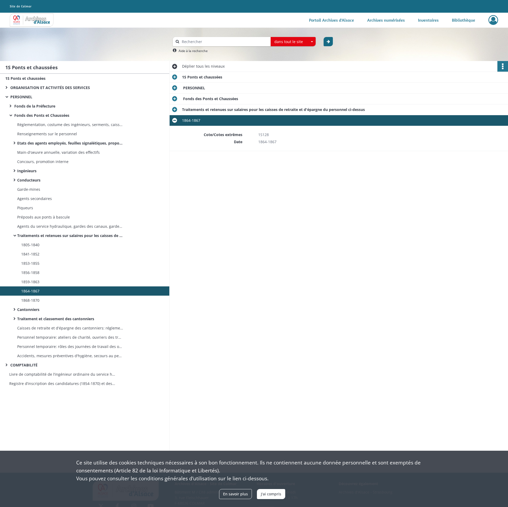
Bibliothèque (463, 20)
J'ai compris (271, 493)
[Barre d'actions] (502, 66)
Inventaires (428, 20)
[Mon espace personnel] (493, 20)
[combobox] (293, 41)
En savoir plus (235, 493)
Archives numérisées (386, 20)
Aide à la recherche (193, 51)
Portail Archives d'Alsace (331, 20)
